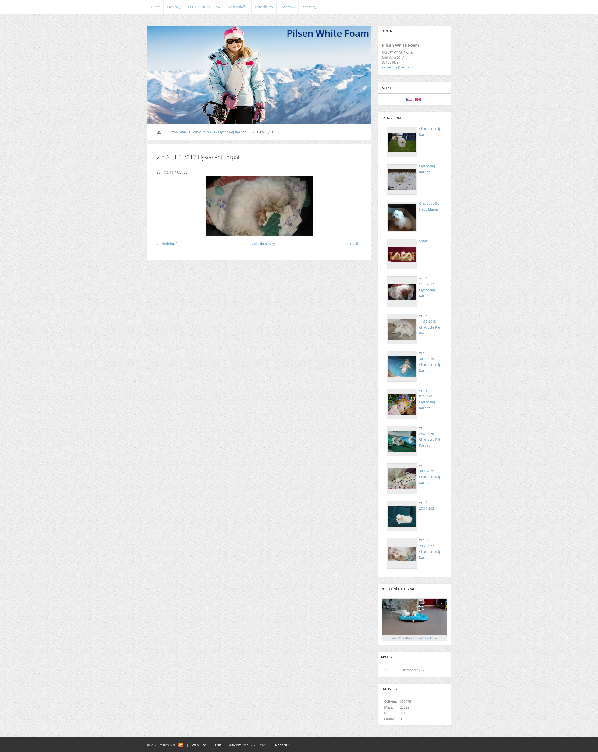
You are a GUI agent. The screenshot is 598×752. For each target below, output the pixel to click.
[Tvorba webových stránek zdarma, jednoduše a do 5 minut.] (180, 745)
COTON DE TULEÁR (204, 7)
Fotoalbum (264, 7)
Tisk (217, 745)
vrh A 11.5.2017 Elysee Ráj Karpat (219, 132)
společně (426, 241)
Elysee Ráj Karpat (427, 169)
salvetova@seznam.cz (399, 67)
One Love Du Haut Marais (429, 206)
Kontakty (309, 7)
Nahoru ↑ (282, 745)
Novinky (173, 7)
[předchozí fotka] (164, 206)
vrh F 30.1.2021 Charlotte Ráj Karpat (429, 474)
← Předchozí (167, 243)
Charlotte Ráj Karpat (429, 131)
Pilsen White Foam (328, 33)
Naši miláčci (238, 7)
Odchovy (287, 7)
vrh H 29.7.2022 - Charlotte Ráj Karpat (429, 549)
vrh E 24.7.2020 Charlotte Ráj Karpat (429, 437)
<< (387, 670)
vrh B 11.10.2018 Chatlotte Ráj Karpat (429, 324)
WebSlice (199, 745)
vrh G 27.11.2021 (427, 505)
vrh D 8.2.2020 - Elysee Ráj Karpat (427, 399)
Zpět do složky (263, 243)
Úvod (155, 7)
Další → (356, 243)
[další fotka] (354, 206)
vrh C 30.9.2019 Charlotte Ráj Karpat (429, 362)
